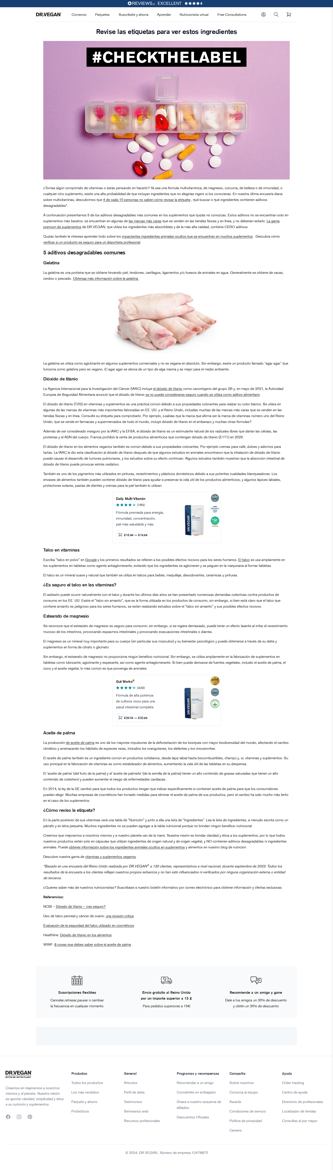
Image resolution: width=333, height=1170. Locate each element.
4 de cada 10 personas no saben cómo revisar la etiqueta (146, 199)
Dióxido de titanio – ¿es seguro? (81, 906)
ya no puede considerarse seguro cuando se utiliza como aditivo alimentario (202, 394)
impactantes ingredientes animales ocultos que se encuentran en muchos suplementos (187, 236)
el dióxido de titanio (167, 388)
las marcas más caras (145, 221)
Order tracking (293, 1082)
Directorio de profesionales (302, 1101)
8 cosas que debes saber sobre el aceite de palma (92, 944)
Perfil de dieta (134, 1092)
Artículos (130, 1082)
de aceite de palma (80, 742)
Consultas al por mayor (299, 1120)
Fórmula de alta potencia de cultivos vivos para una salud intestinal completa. (135, 701)
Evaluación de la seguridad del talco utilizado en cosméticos (88, 925)
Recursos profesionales (142, 1120)
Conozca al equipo (243, 1092)
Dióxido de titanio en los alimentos (86, 935)
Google (91, 559)
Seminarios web (136, 1111)
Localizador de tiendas (299, 1111)
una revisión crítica (120, 916)
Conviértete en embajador (196, 1092)
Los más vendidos (85, 1092)
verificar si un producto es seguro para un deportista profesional (91, 242)
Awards (235, 1101)
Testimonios (133, 1101)
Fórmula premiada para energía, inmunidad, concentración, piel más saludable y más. (140, 518)
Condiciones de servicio (247, 1111)
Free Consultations (231, 14)
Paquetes (102, 14)
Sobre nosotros (241, 1082)
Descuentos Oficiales (193, 1117)
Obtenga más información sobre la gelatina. (106, 278)
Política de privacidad (245, 1120)
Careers (235, 1130)
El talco (244, 559)
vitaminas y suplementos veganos (110, 856)
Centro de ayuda (294, 1092)
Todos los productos (87, 1082)
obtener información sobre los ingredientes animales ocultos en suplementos (127, 847)
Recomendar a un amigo (195, 1082)
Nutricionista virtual (194, 14)
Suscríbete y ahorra (133, 14)
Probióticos (80, 1111)
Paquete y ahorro (84, 1101)
